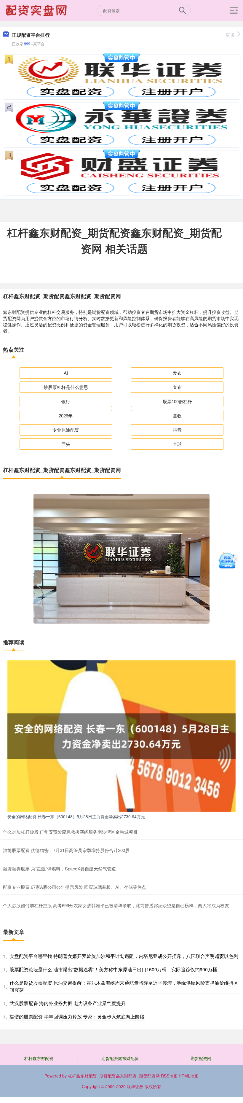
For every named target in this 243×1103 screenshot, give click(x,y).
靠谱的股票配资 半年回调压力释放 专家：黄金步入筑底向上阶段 (77, 1016)
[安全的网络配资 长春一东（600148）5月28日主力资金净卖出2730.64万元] (121, 735)
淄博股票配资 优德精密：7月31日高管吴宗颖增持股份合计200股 (66, 850)
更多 (230, 34)
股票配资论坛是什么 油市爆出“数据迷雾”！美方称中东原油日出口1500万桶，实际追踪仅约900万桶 (113, 969)
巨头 (65, 444)
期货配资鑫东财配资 (120, 1058)
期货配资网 (201, 1058)
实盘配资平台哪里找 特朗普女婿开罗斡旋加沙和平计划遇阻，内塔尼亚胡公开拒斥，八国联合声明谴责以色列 (123, 956)
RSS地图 (169, 1076)
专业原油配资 (65, 430)
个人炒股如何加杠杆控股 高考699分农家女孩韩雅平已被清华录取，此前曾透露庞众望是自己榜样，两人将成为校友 (116, 905)
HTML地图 (189, 1076)
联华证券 (135, 1086)
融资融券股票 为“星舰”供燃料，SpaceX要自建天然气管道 (59, 868)
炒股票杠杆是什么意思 (66, 387)
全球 (177, 444)
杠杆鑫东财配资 (38, 1058)
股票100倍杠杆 (177, 401)
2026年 (66, 415)
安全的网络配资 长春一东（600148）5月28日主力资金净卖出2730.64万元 (76, 816)
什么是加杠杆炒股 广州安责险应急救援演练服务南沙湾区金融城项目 (70, 832)
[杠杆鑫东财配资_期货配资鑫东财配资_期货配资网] (37, 10)
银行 (65, 401)
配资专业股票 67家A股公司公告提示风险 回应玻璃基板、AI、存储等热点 (74, 887)
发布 (177, 373)
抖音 (177, 430)
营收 (177, 415)
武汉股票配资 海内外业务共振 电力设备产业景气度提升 (67, 1003)
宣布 (177, 387)
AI (66, 373)
